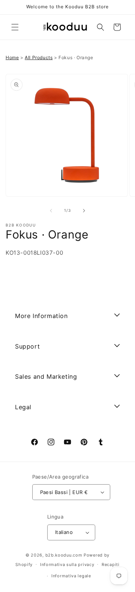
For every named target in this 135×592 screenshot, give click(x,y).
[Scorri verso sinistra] (51, 210)
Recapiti (111, 564)
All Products (38, 57)
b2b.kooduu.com (63, 555)
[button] (15, 27)
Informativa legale (71, 575)
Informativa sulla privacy (67, 564)
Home (12, 57)
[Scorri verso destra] (84, 210)
